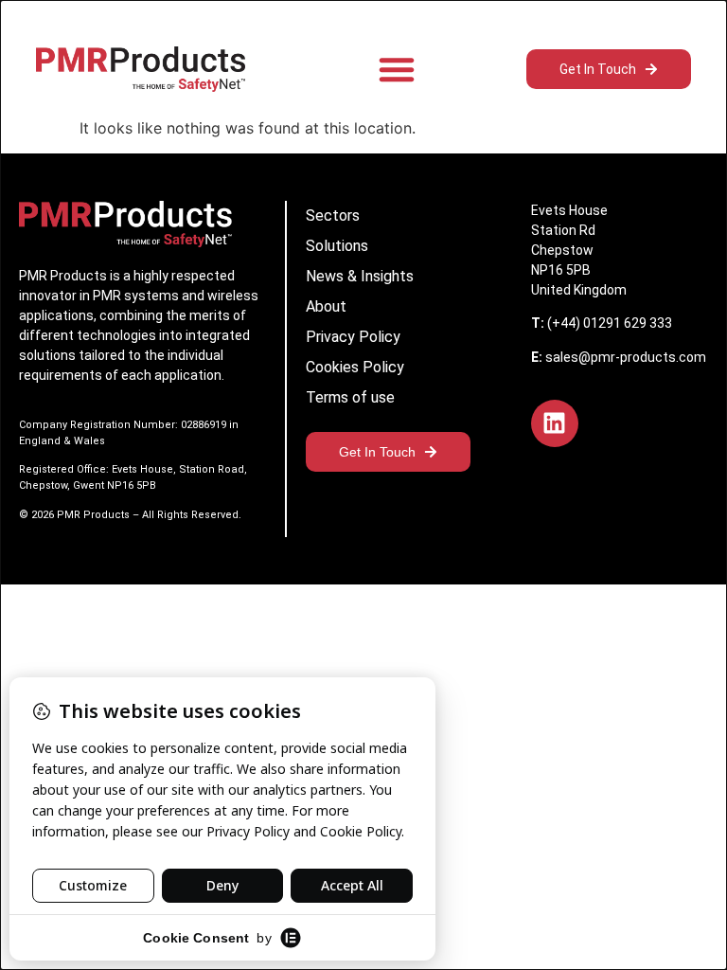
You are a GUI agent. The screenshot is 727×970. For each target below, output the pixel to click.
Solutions (337, 246)
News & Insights (360, 276)
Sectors (333, 216)
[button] (396, 69)
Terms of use (350, 397)
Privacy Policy (353, 337)
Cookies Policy (355, 367)
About (326, 306)
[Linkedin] (554, 423)
